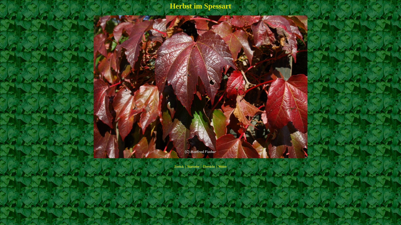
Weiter (222, 166)
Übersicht (209, 166)
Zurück (179, 166)
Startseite (193, 166)
